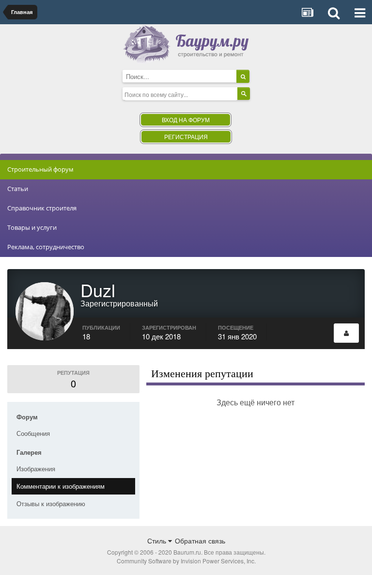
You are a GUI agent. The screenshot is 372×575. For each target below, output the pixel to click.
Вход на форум (186, 119)
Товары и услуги (32, 227)
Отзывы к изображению (50, 503)
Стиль (157, 540)
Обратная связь (200, 540)
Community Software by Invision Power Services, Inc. (186, 561)
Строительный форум (40, 169)
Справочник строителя (42, 208)
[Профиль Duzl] (346, 333)
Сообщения (33, 433)
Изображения (35, 468)
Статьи (17, 188)
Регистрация (186, 136)
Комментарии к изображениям (60, 486)
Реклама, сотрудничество (45, 246)
